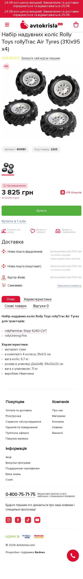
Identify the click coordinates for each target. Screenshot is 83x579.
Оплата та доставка (19, 410)
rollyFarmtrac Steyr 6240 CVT (26, 331)
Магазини (58, 416)
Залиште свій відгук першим (40, 58)
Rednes (40, 552)
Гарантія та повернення (21, 427)
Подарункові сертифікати (22, 468)
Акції (8, 457)
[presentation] (11, 299)
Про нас (57, 410)
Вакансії (57, 433)
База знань (13, 474)
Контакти (58, 421)
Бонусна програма (18, 462)
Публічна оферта (17, 433)
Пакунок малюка (17, 438)
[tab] (11, 299)
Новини (57, 427)
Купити (41, 211)
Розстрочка (13, 416)
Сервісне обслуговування (23, 421)
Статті (9, 479)
